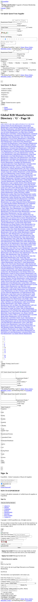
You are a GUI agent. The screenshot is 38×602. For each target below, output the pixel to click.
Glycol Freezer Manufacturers (17, 138)
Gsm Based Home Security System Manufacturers (18, 274)
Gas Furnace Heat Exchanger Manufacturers (21, 217)
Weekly (11, 63)
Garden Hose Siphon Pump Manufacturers (21, 325)
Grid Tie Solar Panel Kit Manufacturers (24, 321)
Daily (4, 63)
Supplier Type (5, 66)
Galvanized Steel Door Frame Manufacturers (13, 163)
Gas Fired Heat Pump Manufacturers (19, 211)
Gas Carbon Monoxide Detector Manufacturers (22, 202)
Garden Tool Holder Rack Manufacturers (24, 189)
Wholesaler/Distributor (7, 70)
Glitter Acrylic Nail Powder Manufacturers (12, 263)
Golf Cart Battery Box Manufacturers (19, 305)
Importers (7, 514)
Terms (22, 47)
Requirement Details (6, 22)
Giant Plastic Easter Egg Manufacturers (20, 294)
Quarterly (25, 63)
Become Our (8, 502)
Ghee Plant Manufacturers (28, 130)
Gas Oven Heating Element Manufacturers (18, 224)
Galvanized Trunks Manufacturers (10, 144)
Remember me (6, 484)
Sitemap (6, 507)
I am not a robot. (7, 592)
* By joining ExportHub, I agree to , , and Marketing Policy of (17, 389)
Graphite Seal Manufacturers (21, 149)
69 (5, 355)
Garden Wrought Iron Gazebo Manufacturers (21, 197)
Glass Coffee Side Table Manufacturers (23, 238)
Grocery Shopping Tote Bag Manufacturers (13, 278)
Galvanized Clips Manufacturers (23, 135)
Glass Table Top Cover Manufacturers (19, 248)
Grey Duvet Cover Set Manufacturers (26, 276)
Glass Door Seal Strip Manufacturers (11, 309)
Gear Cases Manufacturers (20, 152)
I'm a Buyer (4, 597)
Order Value (20, 56)
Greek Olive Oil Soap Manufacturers (25, 268)
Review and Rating (6, 36)
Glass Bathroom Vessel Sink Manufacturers (17, 235)
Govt (24, 70)
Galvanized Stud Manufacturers (18, 148)
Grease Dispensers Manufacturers (27, 143)
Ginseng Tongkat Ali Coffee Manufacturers (18, 232)
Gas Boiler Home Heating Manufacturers (20, 284)
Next (2, 45)
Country (30, 27)
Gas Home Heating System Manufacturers (21, 224)
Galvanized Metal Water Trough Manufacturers (18, 312)
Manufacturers (8, 109)
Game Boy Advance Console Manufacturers (21, 167)
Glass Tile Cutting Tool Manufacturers (25, 249)
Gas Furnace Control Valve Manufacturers (17, 215)
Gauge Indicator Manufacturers (18, 127)
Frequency (4, 61)
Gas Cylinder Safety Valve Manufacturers (18, 207)
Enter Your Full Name (7, 534)
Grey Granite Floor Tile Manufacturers (17, 270)
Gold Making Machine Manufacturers (24, 129)
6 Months (33, 63)
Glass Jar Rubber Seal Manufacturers (24, 300)
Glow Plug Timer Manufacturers (18, 160)
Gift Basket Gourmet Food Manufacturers (25, 178)
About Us (7, 506)
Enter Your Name (5, 578)
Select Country (5, 583)
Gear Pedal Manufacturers (16, 156)
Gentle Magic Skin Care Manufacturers (18, 294)
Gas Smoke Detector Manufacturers (22, 333)
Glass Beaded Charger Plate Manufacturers (21, 297)
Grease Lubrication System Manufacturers (18, 136)
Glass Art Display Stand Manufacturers (20, 235)
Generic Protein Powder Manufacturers (12, 125)
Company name (5, 538)
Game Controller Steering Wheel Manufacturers (22, 183)
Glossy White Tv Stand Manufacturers (20, 314)
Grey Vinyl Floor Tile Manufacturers (19, 311)
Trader (4, 71)
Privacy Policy (29, 47)
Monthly (17, 63)
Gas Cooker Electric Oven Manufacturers (20, 206)
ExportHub (29, 49)
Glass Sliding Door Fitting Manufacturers (24, 241)
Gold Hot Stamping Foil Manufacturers (12, 267)
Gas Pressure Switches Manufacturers (22, 151)
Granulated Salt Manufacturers (22, 162)
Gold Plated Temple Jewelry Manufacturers (21, 317)
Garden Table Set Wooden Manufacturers (25, 186)
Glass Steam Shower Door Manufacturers (20, 244)
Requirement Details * (7, 52)
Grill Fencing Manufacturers (17, 140)
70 (5, 357)
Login (2, 485)
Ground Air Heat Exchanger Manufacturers (21, 273)
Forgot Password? (6, 487)
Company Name (5, 581)
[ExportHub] (4, 1)
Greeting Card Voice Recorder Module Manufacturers (16, 270)
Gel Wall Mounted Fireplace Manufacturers (18, 326)
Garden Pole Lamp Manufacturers (18, 157)
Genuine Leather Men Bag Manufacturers (20, 227)
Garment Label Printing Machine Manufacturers (14, 198)
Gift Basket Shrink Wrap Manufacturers (12, 179)
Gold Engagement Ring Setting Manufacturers (24, 265)
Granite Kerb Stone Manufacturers (22, 141)
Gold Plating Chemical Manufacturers (19, 133)
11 (5, 349)
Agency (18, 70)
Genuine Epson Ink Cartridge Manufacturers (13, 171)
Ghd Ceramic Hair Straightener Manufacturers (18, 175)
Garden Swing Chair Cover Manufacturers (24, 279)
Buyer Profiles (8, 515)
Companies (7, 509)
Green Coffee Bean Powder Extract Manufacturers (17, 323)
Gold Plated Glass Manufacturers (18, 159)
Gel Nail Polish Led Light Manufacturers (18, 331)
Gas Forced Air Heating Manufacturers (20, 214)
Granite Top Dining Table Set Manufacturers (21, 308)
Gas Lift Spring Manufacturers (9, 132)
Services (11, 71)
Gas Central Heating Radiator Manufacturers (13, 203)
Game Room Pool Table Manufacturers (12, 184)
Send (2, 73)
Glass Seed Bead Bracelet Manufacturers (12, 240)
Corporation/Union (22, 68)
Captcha (19, 35)
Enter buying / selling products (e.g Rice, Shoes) (14, 588)
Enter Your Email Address (8, 536)
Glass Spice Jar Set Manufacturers (10, 243)
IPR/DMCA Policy (6, 49)
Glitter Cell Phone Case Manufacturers (11, 302)
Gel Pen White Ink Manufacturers (10, 292)
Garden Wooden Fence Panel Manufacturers (16, 282)
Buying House (32, 70)
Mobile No (4, 540)
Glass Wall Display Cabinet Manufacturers (21, 259)
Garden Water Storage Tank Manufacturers (18, 194)
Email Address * (22, 25)
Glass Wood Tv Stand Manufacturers (24, 262)
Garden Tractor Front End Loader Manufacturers (14, 281)
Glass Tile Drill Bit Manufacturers (10, 251)
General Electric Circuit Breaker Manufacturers (22, 170)
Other (17, 71)
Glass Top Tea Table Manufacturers (19, 256)
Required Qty (21, 54)
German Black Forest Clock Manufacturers (21, 175)
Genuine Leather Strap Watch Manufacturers (13, 229)
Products (6, 510)
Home (6, 107)
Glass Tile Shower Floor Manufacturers (20, 252)
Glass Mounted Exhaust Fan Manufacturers (19, 297)
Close (8, 8)
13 (5, 352)
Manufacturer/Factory (9, 68)
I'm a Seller (12, 597)
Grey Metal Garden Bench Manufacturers (20, 330)
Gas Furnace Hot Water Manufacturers (18, 218)
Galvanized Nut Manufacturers (9, 143)
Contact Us (7, 517)
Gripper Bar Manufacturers (16, 146)
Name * (19, 24)
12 (5, 351)
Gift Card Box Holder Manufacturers (19, 232)
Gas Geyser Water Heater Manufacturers (20, 221)
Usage (19, 57)
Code (18, 29)
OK (2, 529)
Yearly (4, 64)
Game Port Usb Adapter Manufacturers (12, 168)
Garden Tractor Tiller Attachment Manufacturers (22, 287)
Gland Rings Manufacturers (20, 154)
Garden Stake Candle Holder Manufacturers (13, 289)
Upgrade (3, 8)
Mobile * (19, 31)
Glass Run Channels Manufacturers (11, 130)
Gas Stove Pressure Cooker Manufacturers (25, 290)
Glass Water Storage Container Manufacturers (18, 259)
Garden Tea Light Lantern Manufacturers (12, 187)
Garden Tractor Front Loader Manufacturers (13, 190)
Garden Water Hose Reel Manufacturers (20, 194)
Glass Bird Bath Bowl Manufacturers (11, 322)
